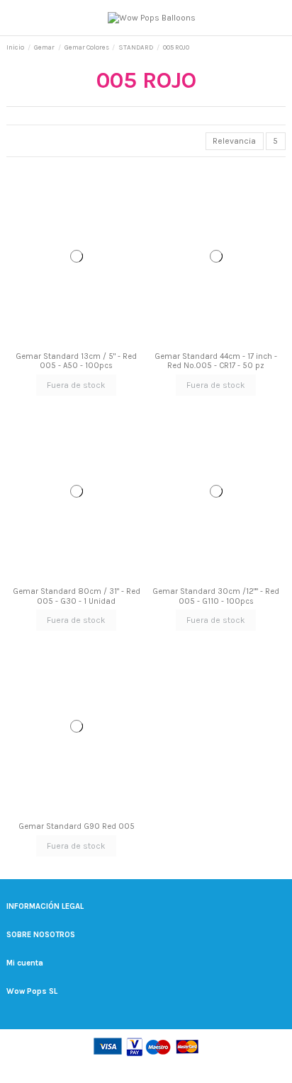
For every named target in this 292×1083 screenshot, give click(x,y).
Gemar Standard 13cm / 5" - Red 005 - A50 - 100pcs (76, 361)
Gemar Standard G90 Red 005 (76, 826)
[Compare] (73, 341)
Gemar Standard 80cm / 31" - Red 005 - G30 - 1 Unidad (76, 596)
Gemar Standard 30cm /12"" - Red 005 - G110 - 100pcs (215, 596)
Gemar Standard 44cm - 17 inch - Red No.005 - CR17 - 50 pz (216, 361)
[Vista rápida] (80, 341)
